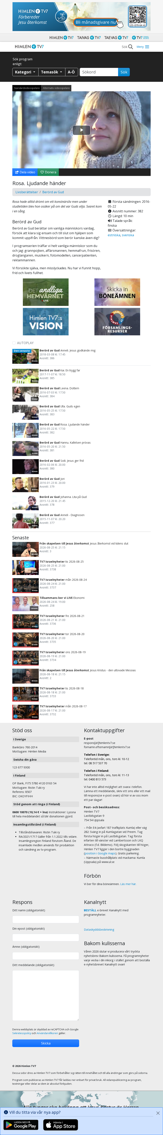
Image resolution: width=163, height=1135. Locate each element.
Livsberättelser (27, 192)
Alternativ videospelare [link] (56, 88)
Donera (50, 172)
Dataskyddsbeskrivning (99, 929)
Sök (124, 72)
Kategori (23, 72)
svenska (128, 235)
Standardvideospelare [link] (27, 88)
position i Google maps (100, 853)
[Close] (158, 1113)
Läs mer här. (128, 884)
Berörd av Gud (53, 192)
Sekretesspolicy (21, 1033)
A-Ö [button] (71, 72)
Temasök (50, 72)
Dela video (27, 172)
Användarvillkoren (47, 1033)
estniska (114, 235)
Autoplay (25, 343)
